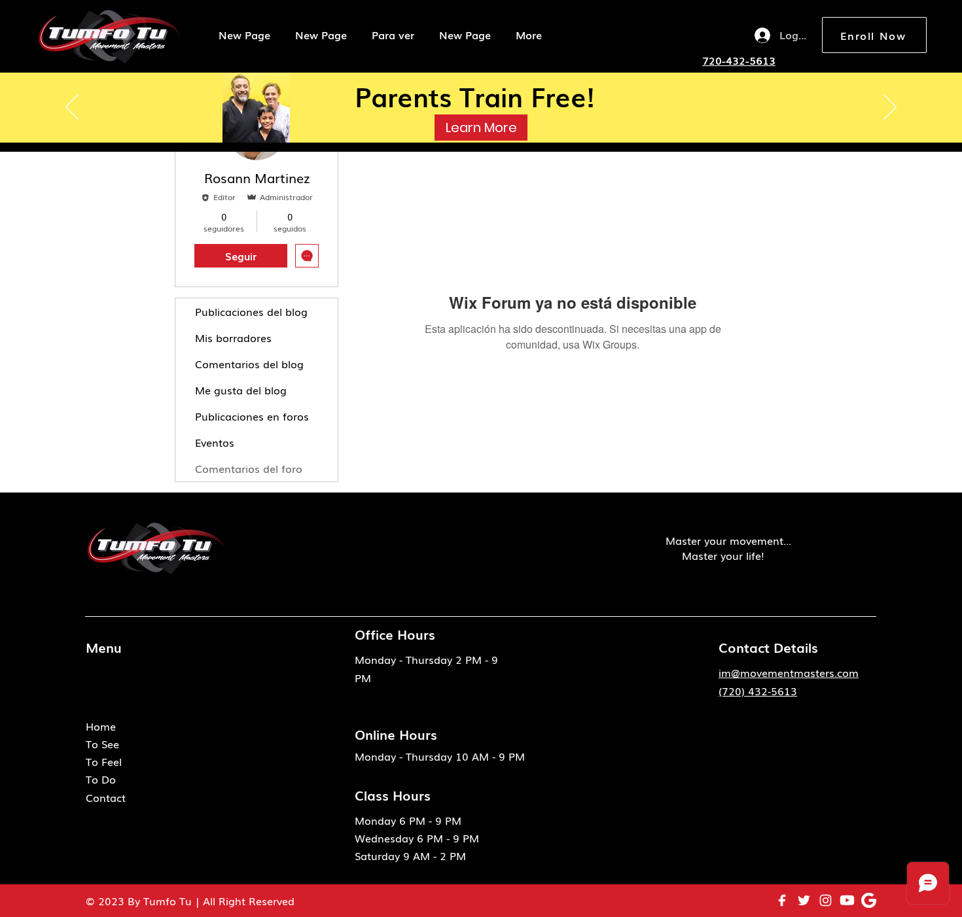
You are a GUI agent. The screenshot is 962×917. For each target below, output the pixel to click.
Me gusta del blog (241, 390)
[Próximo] (890, 108)
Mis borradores (233, 337)
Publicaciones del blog (251, 311)
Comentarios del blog (249, 364)
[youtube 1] (847, 900)
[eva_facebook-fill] (782, 900)
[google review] (868, 900)
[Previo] (72, 108)
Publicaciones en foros (252, 416)
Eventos (214, 442)
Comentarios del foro (248, 468)
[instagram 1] (825, 900)
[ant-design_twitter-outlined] (803, 900)
